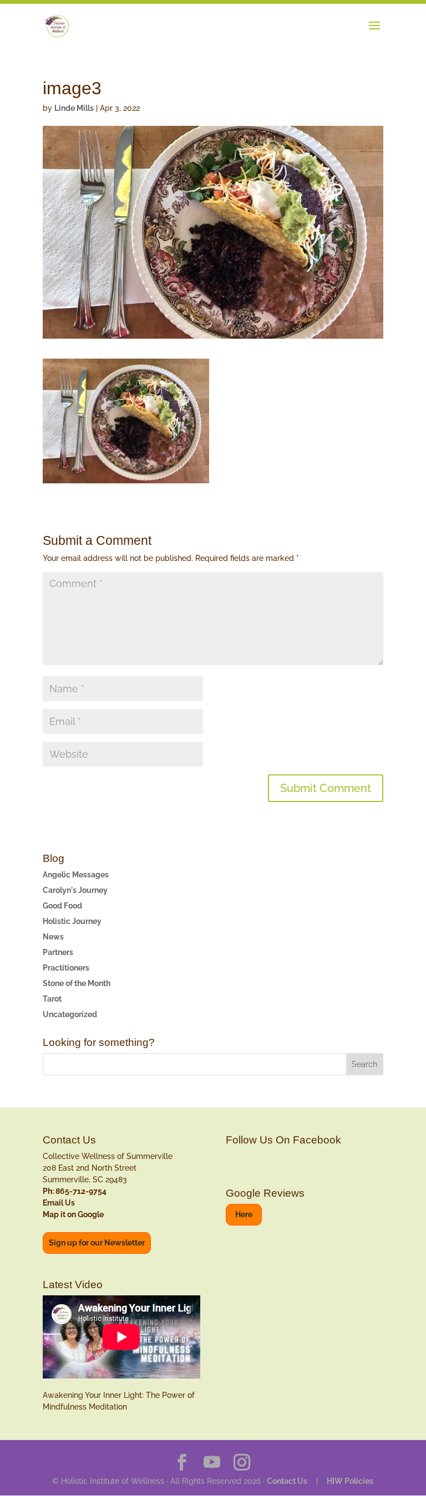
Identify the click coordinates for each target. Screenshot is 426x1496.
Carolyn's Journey (75, 890)
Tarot (52, 998)
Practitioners (66, 967)
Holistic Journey (72, 921)
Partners (58, 952)
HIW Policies (350, 1481)
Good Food (62, 905)
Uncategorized (70, 1014)
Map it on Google (73, 1214)
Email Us (59, 1202)
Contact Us (287, 1481)
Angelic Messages (76, 874)
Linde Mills (74, 108)
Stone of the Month (76, 983)
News (53, 936)
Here (244, 1214)
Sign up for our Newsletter (97, 1242)
